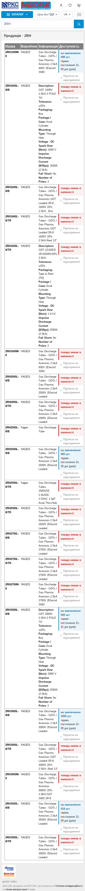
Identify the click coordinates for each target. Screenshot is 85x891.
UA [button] (65, 14)
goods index (9, 881)
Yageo (24, 427)
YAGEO (25, 52)
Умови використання (16, 889)
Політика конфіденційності (69, 886)
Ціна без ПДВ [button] (45, 14)
